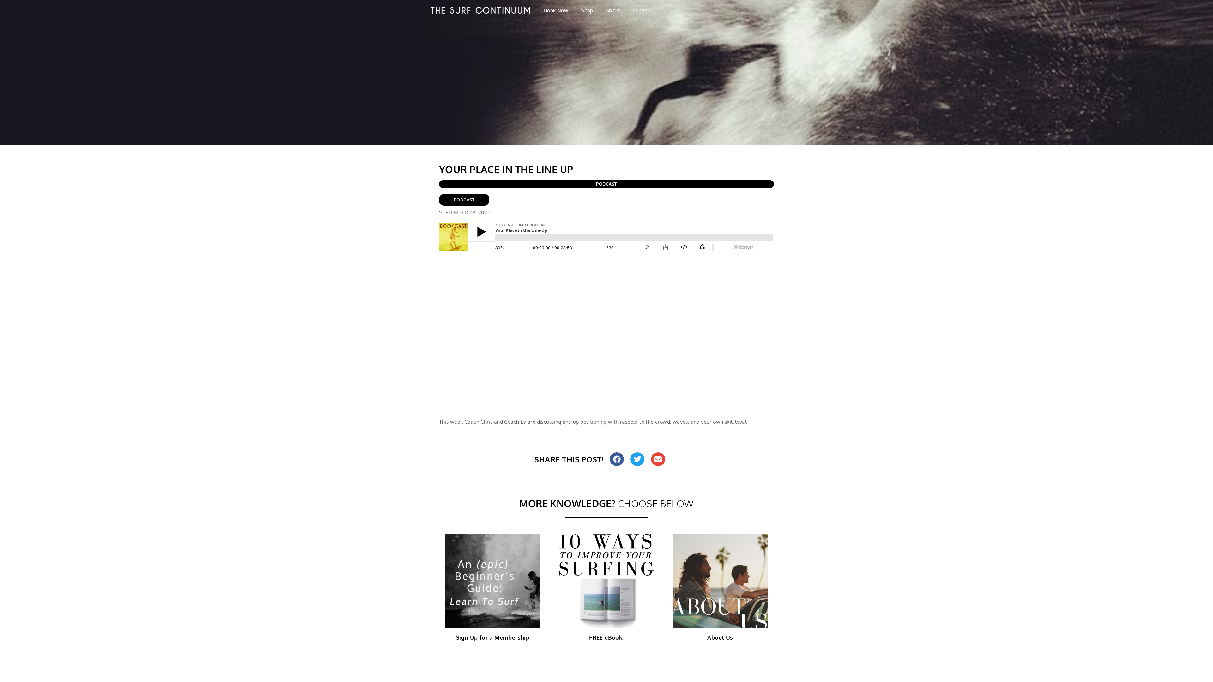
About (613, 10)
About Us (720, 637)
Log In (640, 10)
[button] (617, 459)
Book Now (556, 10)
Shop (587, 10)
